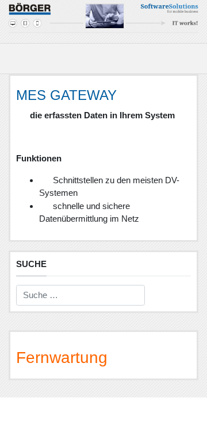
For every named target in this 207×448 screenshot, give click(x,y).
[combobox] (80, 295)
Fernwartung (62, 357)
